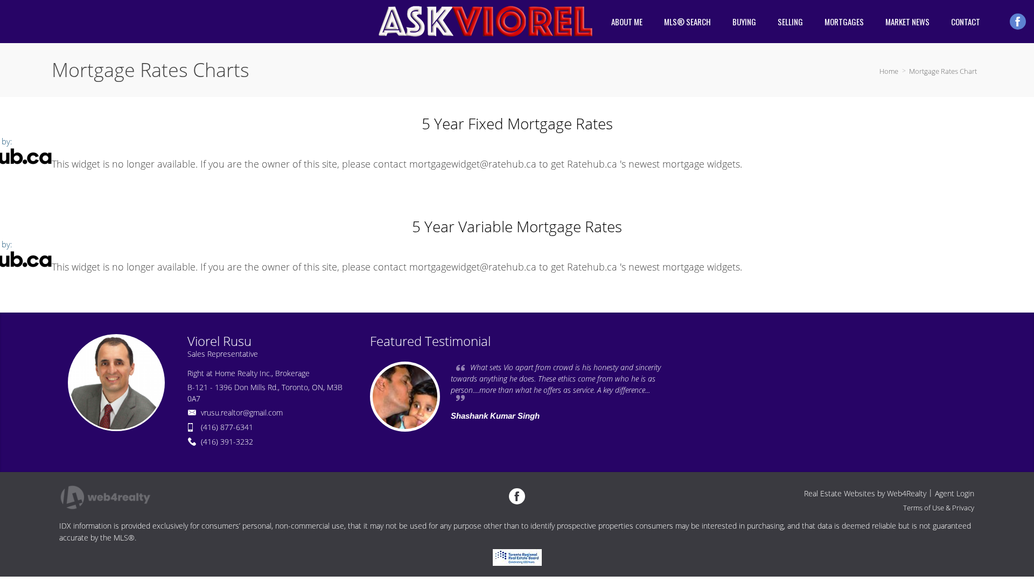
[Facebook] (1018, 21)
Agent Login (954, 493)
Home (888, 71)
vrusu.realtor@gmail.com (242, 412)
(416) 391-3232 (227, 441)
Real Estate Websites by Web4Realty (865, 493)
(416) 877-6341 (227, 427)
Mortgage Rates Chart (943, 71)
